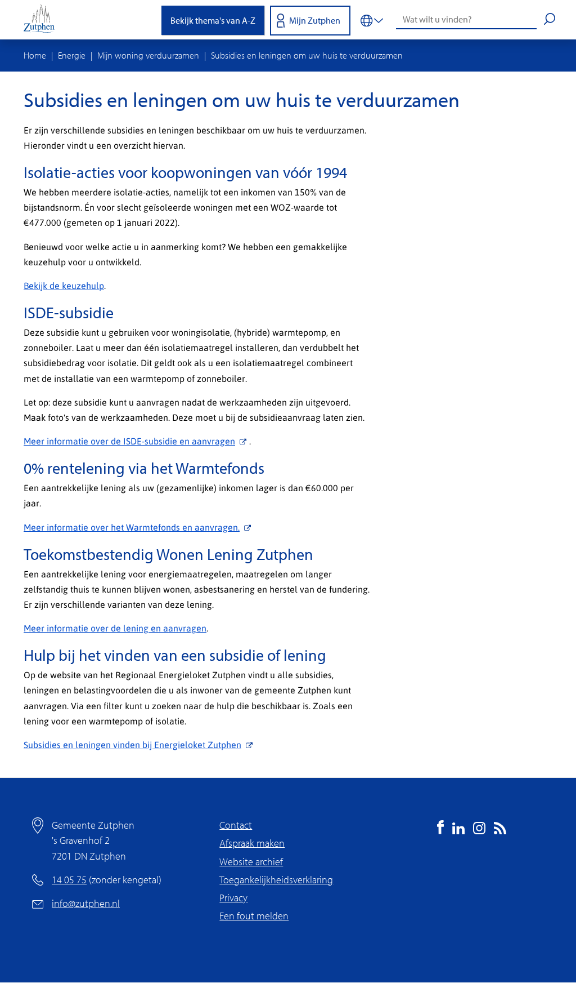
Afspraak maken (252, 843)
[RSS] (500, 830)
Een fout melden (254, 915)
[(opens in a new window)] (440, 830)
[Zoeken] (549, 20)
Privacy (233, 897)
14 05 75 (69, 879)
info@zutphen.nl (86, 903)
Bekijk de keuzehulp (64, 285)
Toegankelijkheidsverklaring (276, 879)
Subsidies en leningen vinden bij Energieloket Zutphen (132, 744)
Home (35, 55)
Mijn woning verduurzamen (148, 55)
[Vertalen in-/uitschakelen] (372, 20)
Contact (235, 825)
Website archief (251, 861)
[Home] (43, 20)
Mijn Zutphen (314, 20)
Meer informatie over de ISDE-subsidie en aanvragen (129, 441)
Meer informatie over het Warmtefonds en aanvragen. (132, 527)
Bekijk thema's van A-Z (212, 20)
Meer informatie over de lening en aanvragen (115, 628)
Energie (72, 55)
